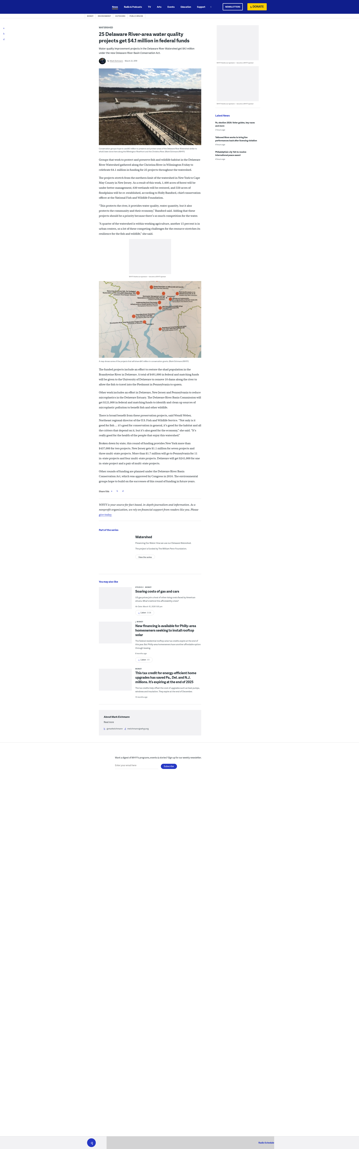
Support (201, 6)
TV (149, 6)
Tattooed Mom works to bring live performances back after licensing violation (236, 139)
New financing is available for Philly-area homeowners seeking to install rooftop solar (165, 630)
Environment (104, 16)
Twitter (117, 491)
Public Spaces (136, 16)
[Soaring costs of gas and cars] (115, 600)
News (115, 6)
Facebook (111, 491)
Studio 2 (139, 587)
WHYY (95, 7)
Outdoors (120, 16)
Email (123, 491)
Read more (109, 722)
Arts (159, 6)
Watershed (106, 27)
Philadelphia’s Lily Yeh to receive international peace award (230, 153)
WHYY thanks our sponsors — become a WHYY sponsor (147, 276)
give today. (105, 514)
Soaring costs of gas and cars (157, 591)
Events (171, 6)
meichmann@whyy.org (138, 728)
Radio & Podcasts (133, 6)
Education (186, 6)
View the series (145, 557)
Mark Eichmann (116, 61)
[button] (91, 1142)
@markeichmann (115, 728)
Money (90, 16)
